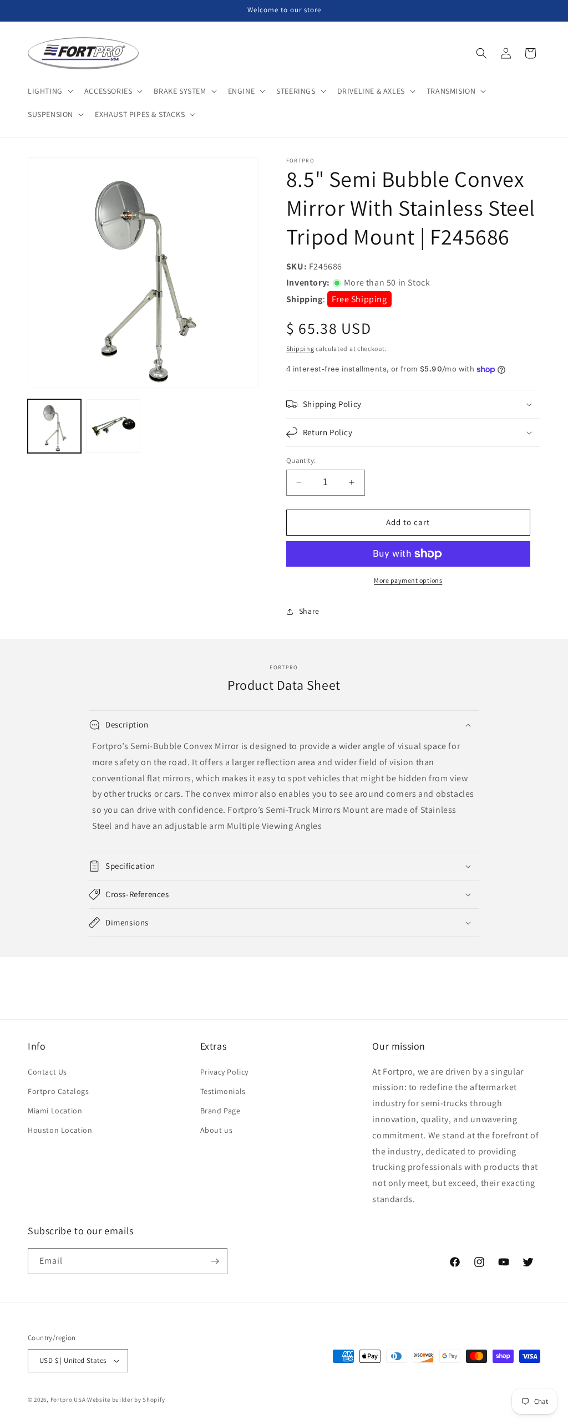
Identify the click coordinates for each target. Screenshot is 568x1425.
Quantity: (301, 460)
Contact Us (47, 1072)
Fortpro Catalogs (58, 1091)
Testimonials (223, 1091)
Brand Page (220, 1111)
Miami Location (55, 1111)
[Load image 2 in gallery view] (113, 425)
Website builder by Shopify (126, 1399)
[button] (49, 91)
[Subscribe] (214, 1261)
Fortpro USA (68, 1399)
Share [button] (309, 611)
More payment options (408, 580)
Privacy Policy (224, 1072)
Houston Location (60, 1130)
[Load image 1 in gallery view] (54, 425)
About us (216, 1130)
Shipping (300, 348)
